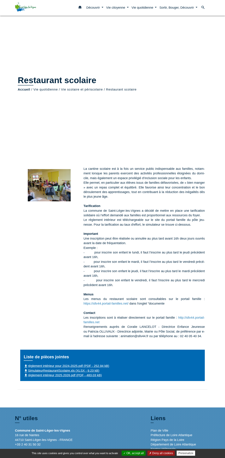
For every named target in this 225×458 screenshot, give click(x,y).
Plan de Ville (159, 430)
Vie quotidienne (45, 89)
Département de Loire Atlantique (173, 444)
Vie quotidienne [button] (142, 7)
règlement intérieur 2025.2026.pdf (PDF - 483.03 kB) (63, 375)
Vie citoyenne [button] (116, 7)
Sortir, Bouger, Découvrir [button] (177, 7)
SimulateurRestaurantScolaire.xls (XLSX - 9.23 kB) (61, 370)
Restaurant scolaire (121, 89)
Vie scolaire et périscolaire (82, 89)
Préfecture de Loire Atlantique (171, 435)
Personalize (185, 453)
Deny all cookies (162, 453)
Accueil (24, 89)
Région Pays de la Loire (167, 440)
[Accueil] (37, 7)
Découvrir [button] (93, 7)
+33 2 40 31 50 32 (28, 444)
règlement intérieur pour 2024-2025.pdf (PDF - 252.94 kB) (66, 366)
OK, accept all (135, 453)
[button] (80, 8)
